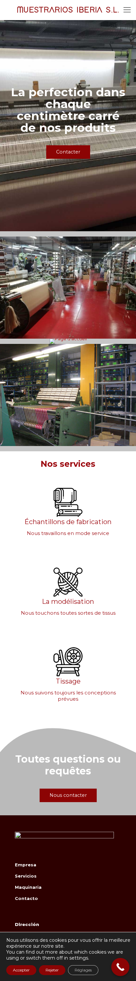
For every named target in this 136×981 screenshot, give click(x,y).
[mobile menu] (127, 9)
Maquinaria (28, 887)
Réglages (83, 969)
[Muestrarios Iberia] (68, 10)
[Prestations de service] (68, 341)
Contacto (26, 898)
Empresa (25, 864)
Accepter (21, 969)
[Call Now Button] (120, 967)
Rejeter (52, 969)
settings (78, 958)
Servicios (26, 876)
